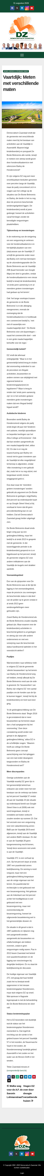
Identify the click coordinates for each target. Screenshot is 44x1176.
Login (22, 1173)
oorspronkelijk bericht (16, 1071)
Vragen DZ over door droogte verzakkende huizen (30, 1093)
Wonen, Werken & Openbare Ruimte (16, 71)
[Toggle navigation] (22, 55)
